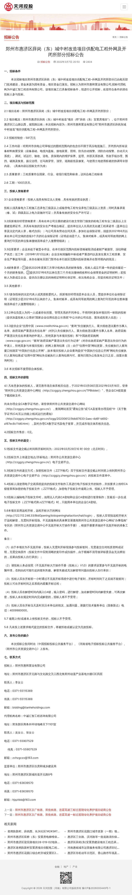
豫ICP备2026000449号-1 (96, 888)
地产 (66, 866)
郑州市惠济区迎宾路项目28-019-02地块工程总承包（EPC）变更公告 (34, 842)
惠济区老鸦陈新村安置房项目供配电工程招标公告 (34, 847)
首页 (114, 37)
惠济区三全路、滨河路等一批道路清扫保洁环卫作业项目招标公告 (94, 836)
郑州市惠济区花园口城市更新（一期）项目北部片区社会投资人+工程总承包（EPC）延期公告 (94, 831)
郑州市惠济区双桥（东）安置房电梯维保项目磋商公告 (34, 836)
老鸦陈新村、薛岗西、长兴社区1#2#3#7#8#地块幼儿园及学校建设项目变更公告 (34, 831)
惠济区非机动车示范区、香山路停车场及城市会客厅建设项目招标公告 (94, 853)
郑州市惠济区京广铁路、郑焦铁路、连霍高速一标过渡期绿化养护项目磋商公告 (63, 814)
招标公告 (45, 61)
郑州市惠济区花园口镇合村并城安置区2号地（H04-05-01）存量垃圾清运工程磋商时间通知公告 (34, 853)
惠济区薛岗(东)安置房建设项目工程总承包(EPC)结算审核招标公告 (94, 842)
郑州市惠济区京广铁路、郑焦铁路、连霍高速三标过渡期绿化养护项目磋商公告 (63, 810)
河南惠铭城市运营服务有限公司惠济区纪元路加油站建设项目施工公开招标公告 (94, 847)
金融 (57, 866)
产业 (75, 866)
